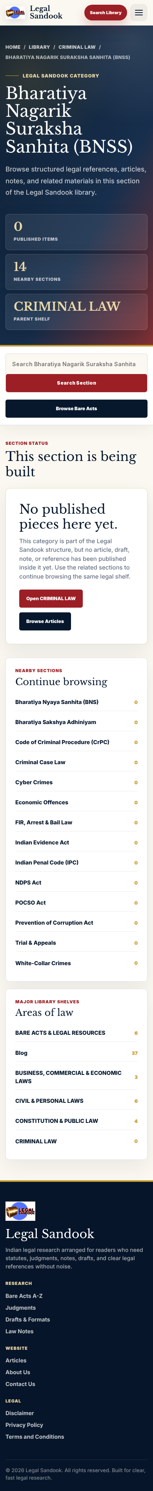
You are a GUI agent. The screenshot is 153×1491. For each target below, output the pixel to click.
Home (12, 47)
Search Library (106, 12)
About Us (17, 1372)
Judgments (20, 1308)
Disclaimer (19, 1413)
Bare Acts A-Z (24, 1296)
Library (39, 47)
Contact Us (20, 1384)
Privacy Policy (24, 1425)
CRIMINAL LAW (77, 47)
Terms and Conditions (34, 1437)
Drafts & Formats (27, 1319)
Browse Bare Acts (76, 408)
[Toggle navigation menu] (139, 12)
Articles (16, 1360)
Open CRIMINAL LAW (51, 598)
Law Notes (19, 1331)
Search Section (76, 383)
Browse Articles (45, 621)
